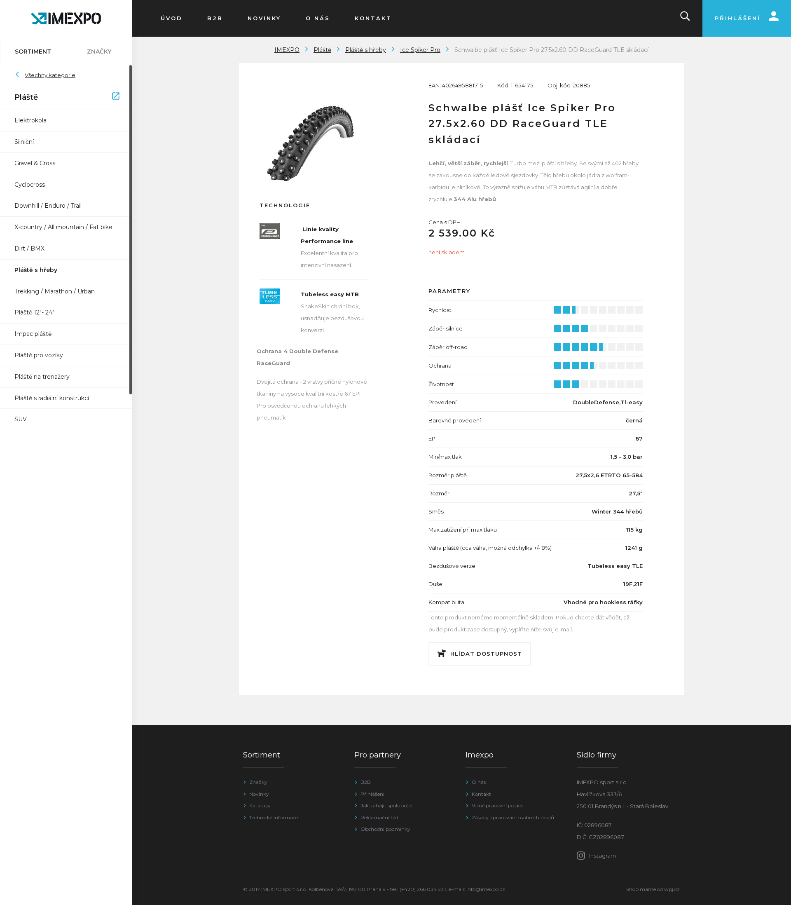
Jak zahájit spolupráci (386, 805)
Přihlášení (372, 794)
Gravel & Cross (34, 163)
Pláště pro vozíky (38, 355)
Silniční (24, 141)
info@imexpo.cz (485, 889)
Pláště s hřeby (35, 270)
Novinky (259, 794)
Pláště (61, 97)
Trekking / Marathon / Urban (54, 291)
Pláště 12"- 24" (34, 312)
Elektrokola (30, 120)
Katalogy (260, 805)
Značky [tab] (99, 51)
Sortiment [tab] (33, 51)
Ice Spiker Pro (420, 50)
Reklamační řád (379, 817)
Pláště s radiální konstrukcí (51, 398)
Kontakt (481, 794)
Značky (258, 782)
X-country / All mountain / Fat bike (63, 227)
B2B (365, 782)
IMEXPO (287, 50)
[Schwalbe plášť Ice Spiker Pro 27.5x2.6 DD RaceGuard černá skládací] (313, 143)
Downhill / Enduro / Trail (48, 205)
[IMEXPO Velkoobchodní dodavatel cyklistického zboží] (66, 18)
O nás (479, 782)
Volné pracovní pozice (497, 805)
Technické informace (273, 817)
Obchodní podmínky (385, 829)
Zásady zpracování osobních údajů (513, 817)
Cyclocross (29, 184)
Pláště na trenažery (42, 376)
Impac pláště (32, 334)
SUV (20, 419)
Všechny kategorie (50, 75)
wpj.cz (672, 889)
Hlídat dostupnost (486, 653)
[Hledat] (685, 18)
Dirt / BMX (29, 248)
